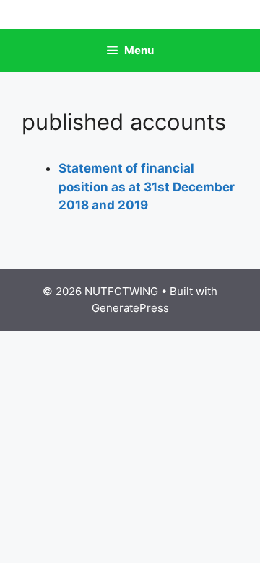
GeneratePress (130, 308)
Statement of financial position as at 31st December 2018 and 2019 (146, 186)
